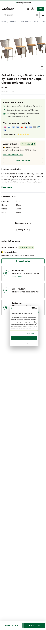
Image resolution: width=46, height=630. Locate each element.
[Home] (13, 8)
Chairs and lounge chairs (29, 22)
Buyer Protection (34, 106)
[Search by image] (37, 15)
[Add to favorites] (42, 67)
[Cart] (28, 8)
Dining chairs (23, 230)
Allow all (24, 337)
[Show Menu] (42, 14)
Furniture (12, 22)
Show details (30, 333)
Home (3, 22)
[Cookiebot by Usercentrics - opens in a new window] (30, 308)
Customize (23, 343)
